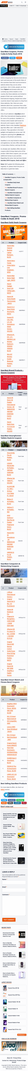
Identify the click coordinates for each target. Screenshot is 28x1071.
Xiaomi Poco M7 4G (13, 988)
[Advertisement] (14, 22)
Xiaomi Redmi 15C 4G (14, 1002)
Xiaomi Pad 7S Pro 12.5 (14, 1029)
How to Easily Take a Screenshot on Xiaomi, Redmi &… (9, 974)
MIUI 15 (12, 5)
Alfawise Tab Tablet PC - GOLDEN (11, 480)
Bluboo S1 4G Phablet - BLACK (10, 501)
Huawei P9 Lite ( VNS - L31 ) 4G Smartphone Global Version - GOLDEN (11, 324)
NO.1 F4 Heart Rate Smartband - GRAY (12, 737)
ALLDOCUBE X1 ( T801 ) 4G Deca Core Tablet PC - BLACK (11, 491)
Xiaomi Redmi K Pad (14, 1022)
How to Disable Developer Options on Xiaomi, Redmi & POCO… (10, 954)
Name (4, 879)
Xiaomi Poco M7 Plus (14, 995)
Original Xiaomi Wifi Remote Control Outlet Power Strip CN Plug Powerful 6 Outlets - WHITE (11, 651)
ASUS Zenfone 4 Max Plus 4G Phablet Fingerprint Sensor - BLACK (10, 522)
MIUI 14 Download (21, 5)
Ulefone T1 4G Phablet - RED (10, 509)
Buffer (10, 803)
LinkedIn (17, 803)
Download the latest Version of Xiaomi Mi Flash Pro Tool (9, 934)
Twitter (4, 800)
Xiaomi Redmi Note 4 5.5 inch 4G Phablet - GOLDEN (11, 426)
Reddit (4, 803)
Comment (6, 894)
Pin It (24, 803)
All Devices (21, 1035)
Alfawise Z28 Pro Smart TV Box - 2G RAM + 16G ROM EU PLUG (11, 633)
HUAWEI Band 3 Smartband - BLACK (11, 760)
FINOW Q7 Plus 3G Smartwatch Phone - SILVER (11, 768)
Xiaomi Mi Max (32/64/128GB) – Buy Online (8, 826)
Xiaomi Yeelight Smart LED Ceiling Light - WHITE (11, 288)
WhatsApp (20, 800)
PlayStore (23, 125)
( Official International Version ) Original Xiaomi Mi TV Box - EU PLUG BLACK (11, 599)
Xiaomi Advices (16, 1065)
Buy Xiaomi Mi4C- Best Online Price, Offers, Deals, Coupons (9, 835)
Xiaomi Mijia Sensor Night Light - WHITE (11, 278)
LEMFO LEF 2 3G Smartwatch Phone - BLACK (12, 777)
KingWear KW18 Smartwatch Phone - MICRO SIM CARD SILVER (12, 708)
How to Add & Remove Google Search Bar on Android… (9, 964)
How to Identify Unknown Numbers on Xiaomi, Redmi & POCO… (10, 944)
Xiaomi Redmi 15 (13, 1009)
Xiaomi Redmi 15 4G (14, 1015)
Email (4, 887)
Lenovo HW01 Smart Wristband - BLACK (12, 729)
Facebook (12, 800)
